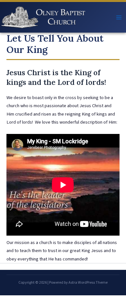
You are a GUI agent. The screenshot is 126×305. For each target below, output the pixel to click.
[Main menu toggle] (119, 17)
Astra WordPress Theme (88, 282)
